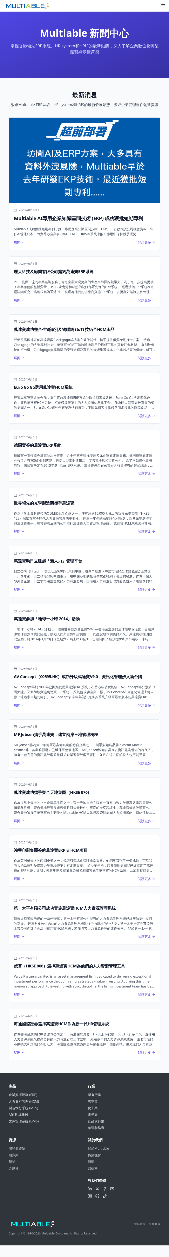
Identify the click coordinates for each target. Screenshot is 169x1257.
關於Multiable (98, 1148)
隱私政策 (140, 1224)
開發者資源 (17, 1148)
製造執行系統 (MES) (23, 1108)
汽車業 (93, 1101)
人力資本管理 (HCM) (24, 1101)
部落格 (93, 1168)
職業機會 (94, 1155)
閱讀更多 (144, 242)
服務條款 (154, 1224)
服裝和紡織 (96, 1128)
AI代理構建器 (18, 1114)
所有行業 (94, 1094)
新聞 (12, 1161)
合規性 (14, 1168)
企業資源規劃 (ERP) (23, 1094)
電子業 (93, 1114)
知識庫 (14, 1155)
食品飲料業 (96, 1121)
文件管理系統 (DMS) (24, 1121)
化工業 (93, 1108)
